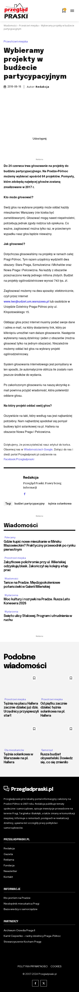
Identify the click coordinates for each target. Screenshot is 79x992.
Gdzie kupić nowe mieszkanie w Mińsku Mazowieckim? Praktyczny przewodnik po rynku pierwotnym (39, 545)
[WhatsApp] (52, 146)
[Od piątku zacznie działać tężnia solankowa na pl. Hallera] (57, 684)
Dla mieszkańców (14, 750)
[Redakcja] (12, 485)
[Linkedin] (35, 146)
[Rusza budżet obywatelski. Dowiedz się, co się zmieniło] (57, 734)
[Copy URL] (60, 146)
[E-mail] (43, 146)
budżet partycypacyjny (30, 503)
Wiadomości (10, 25)
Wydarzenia (11, 595)
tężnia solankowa (59, 503)
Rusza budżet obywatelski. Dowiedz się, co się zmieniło (56, 758)
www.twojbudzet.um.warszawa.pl (26, 301)
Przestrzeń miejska (29, 25)
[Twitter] (26, 146)
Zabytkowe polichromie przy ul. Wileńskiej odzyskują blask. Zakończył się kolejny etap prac (36, 566)
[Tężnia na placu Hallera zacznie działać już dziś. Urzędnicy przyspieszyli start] (21, 684)
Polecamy (10, 537)
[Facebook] (18, 146)
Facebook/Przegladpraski (19, 459)
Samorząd (47, 750)
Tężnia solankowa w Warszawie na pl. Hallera (18, 758)
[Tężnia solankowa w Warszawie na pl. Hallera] (21, 734)
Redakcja (42, 86)
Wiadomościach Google (38, 449)
